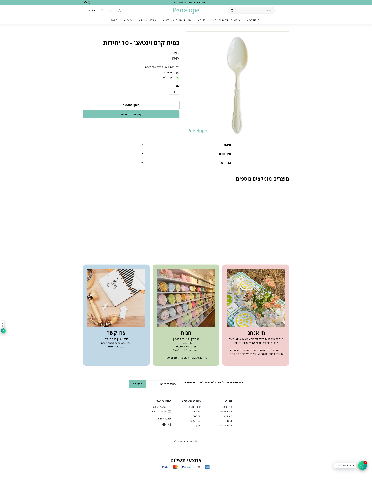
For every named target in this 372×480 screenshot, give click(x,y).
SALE (114, 20)
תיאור (227, 145)
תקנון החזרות (225, 425)
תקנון (229, 420)
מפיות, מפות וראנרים (177, 20)
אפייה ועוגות (148, 20)
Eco (128, 20)
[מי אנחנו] (256, 298)
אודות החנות (226, 411)
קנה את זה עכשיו (131, 114)
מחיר (176, 52)
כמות (176, 85)
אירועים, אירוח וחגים (227, 20)
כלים (202, 20)
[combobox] (251, 10)
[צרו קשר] (116, 298)
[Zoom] (237, 83)
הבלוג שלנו (195, 420)
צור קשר (225, 163)
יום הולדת (254, 20)
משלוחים (225, 154)
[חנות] (186, 298)
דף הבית (227, 406)
